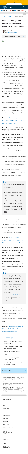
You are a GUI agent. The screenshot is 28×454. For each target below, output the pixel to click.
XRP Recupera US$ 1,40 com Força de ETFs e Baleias (13, 342)
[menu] (1, 7)
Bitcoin (5, 402)
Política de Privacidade (6, 447)
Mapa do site (6, 451)
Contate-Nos (6, 424)
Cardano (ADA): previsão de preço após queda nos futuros (13, 347)
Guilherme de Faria (12, 32)
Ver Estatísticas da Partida (14, 4)
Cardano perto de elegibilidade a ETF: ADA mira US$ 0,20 (13, 358)
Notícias (9, 16)
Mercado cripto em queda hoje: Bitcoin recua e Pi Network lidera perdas (13, 353)
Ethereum (6, 408)
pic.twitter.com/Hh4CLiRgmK (12, 295)
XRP (4, 405)
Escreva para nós (8, 428)
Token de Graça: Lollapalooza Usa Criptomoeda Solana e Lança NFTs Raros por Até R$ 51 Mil (13, 120)
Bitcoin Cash (6, 415)
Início (3, 16)
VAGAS (4, 443)
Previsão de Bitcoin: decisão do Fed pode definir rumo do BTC (13, 363)
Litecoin (5, 412)
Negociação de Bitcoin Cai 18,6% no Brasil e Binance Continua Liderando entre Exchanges (12, 328)
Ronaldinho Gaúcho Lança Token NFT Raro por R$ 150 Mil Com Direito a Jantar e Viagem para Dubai (12, 240)
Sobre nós (6, 440)
